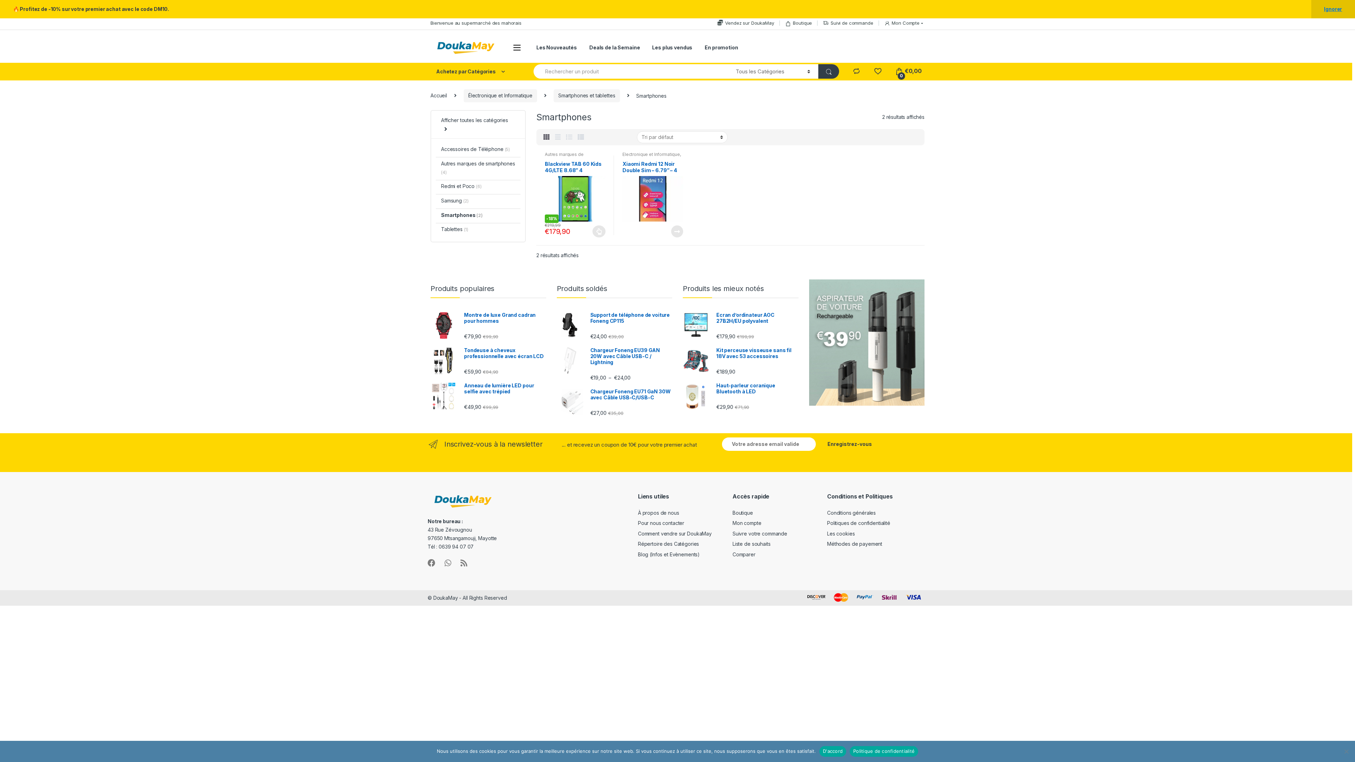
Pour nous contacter (661, 523)
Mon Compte (906, 23)
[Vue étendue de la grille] (558, 137)
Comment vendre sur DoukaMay (675, 534)
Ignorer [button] (1333, 9)
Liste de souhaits (752, 544)
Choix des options (599, 231)
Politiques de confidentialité (858, 523)
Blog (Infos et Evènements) (669, 554)
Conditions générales (851, 513)
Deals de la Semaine (614, 47)
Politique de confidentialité (884, 751)
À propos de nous (658, 513)
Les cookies (841, 534)
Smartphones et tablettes (586, 95)
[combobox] (631, 71)
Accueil (438, 95)
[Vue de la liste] (569, 137)
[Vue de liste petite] (581, 137)
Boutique (802, 23)
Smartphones (462, 215)
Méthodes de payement (854, 544)
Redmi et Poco (461, 186)
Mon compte (747, 523)
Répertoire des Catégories (668, 544)
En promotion (721, 47)
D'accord (833, 751)
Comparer (744, 554)
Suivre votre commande (760, 534)
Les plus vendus (672, 47)
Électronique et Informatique (500, 95)
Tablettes (454, 229)
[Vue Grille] (546, 137)
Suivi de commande (852, 23)
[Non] (1346, 751)
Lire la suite (676, 231)
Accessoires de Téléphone (475, 149)
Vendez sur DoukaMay (749, 23)
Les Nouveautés (556, 47)
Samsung (454, 201)
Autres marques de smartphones (564, 157)
